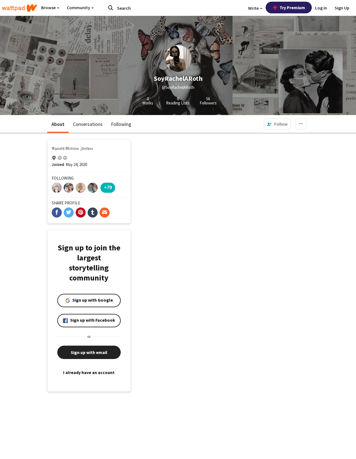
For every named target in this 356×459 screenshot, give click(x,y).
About (58, 124)
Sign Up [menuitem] (342, 8)
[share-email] (105, 212)
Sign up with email (89, 352)
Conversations (88, 124)
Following (121, 124)
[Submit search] (110, 7)
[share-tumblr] (93, 212)
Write (253, 8)
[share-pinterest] (81, 212)
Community (79, 7)
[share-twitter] (69, 212)
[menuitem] (277, 124)
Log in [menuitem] (321, 8)
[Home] (19, 8)
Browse (48, 7)
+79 (108, 187)
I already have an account (89, 372)
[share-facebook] (57, 212)
